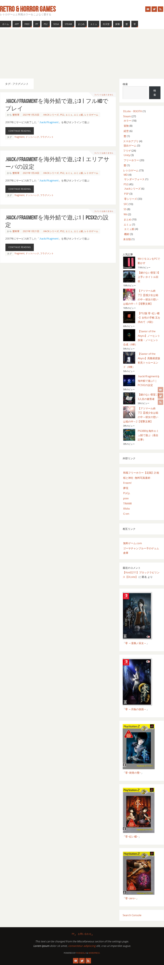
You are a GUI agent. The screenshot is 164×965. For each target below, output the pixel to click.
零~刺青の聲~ (133, 772)
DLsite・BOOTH (132, 111)
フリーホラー (131, 160)
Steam (127, 116)
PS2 (62, 114)
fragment (20, 136)
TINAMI (127, 503)
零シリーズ (130, 199)
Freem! (127, 483)
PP (73, 933)
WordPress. (94, 953)
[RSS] (160, 402)
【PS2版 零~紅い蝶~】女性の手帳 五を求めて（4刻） (149, 318)
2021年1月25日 (31, 114)
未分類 (127, 239)
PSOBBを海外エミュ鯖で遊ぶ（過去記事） (148, 435)
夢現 (125, 488)
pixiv (126, 498)
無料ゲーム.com (132, 543)
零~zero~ (130, 898)
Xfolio (126, 508)
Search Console (132, 915)
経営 (126, 131)
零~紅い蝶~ (131, 836)
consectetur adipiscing (82, 946)
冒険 (126, 126)
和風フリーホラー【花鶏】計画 (141, 472)
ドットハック (32, 136)
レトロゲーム (91, 114)
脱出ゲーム (130, 145)
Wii (125, 214)
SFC (126, 204)
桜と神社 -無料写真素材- (137, 478)
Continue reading (19, 130)
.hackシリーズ (51, 114)
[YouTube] (160, 389)
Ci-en (126, 513)
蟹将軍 (16, 114)
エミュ (69, 114)
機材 (126, 234)
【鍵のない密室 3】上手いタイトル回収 (149, 277)
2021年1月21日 (31, 231)
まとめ (127, 219)
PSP (126, 193)
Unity (127, 155)
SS (125, 209)
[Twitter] (160, 396)
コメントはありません (103, 94)
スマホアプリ (131, 141)
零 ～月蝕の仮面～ (135, 709)
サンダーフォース (134, 179)
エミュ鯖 (78, 114)
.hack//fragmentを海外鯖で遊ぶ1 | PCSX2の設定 (149, 381)
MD (126, 174)
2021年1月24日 (31, 172)
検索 (125, 84)
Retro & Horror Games (28, 8)
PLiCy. (126, 493)
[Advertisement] (82, 53)
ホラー (127, 120)
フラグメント (47, 136)
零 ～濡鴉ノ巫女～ (135, 643)
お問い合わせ (84, 933)
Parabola (81, 953)
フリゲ (127, 150)
